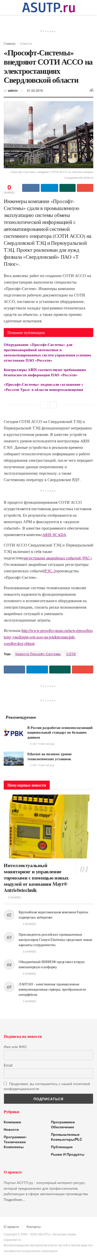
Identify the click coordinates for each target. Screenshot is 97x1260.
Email (8, 1065)
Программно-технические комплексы (15, 1141)
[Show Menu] (6, 7)
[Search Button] (91, 7)
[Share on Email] (85, 188)
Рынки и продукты (67, 1154)
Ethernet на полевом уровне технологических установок (49, 756)
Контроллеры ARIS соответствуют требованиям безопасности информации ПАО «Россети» (45, 372)
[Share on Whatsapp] (67, 188)
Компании (12, 1121)
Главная (9, 43)
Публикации (62, 1146)
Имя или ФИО (15, 1046)
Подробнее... (14, 1199)
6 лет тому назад (41, 744)
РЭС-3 (50, 570)
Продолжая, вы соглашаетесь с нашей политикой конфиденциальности (47, 1086)
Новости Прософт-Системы (38, 654)
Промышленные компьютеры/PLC (66, 1137)
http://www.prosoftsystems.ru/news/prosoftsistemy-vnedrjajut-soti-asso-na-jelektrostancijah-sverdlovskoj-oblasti (48, 637)
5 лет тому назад (41, 765)
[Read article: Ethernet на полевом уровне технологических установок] (14, 759)
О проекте (11, 1226)
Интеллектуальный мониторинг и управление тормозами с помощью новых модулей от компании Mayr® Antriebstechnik (36, 878)
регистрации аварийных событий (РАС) (58, 557)
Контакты (34, 1226)
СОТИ (71, 654)
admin (13, 90)
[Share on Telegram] (49, 188)
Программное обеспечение (63, 1124)
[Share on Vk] (31, 188)
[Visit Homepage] (48, 7)
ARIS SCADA (54, 534)
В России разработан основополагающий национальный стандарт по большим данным (60, 732)
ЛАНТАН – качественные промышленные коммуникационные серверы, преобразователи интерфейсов (52, 989)
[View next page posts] (53, 404)
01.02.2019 (35, 90)
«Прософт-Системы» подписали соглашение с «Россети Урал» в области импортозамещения (43, 386)
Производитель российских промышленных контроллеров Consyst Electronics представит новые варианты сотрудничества (55, 939)
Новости (26, 43)
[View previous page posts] (44, 404)
